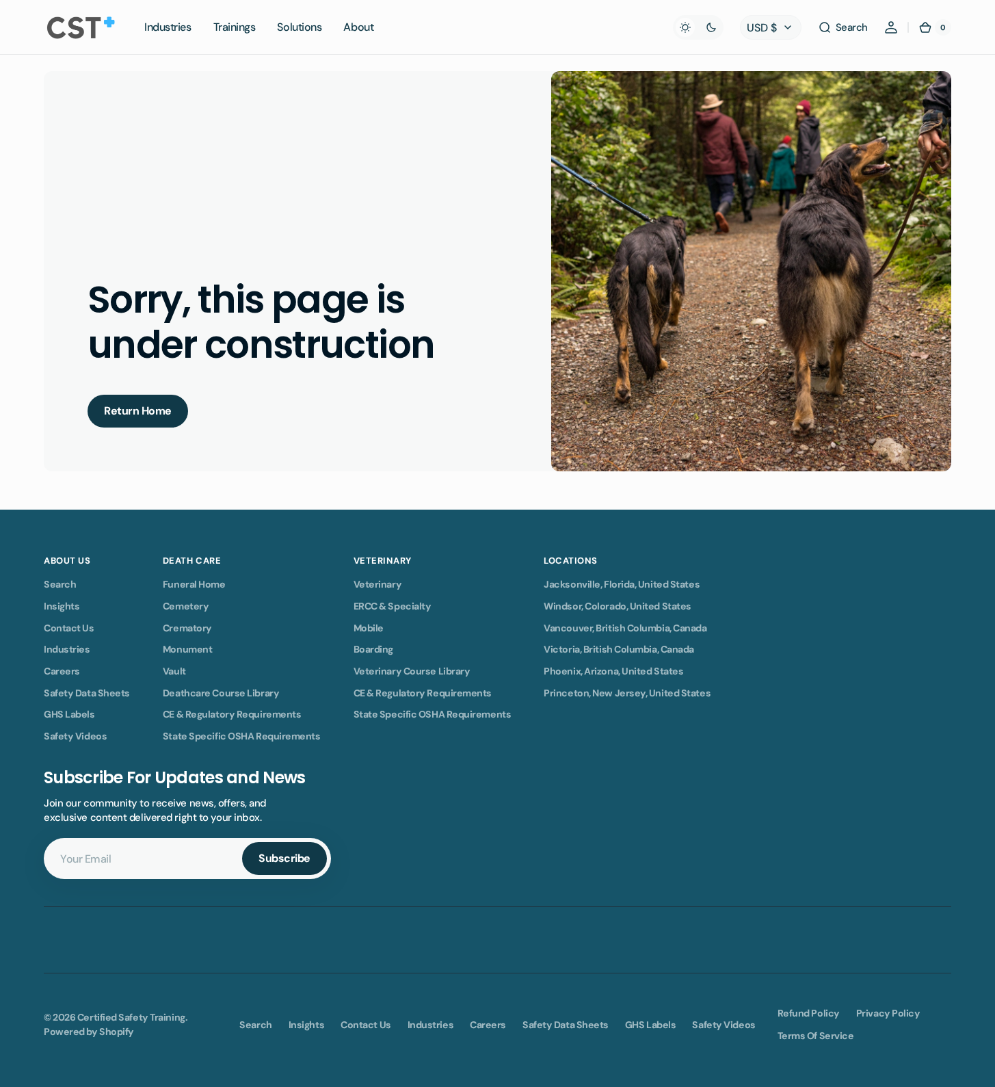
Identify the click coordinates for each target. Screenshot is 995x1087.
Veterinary (378, 584)
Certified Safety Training (131, 1017)
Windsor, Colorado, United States (617, 606)
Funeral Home (194, 584)
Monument (187, 649)
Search (60, 584)
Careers (62, 671)
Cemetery (186, 606)
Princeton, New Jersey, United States (627, 693)
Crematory (187, 628)
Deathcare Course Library (221, 693)
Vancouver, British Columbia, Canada (625, 628)
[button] (843, 27)
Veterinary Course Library (412, 671)
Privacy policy (888, 1013)
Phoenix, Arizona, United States (613, 671)
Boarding (373, 649)
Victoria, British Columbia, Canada (619, 649)
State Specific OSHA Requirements (242, 736)
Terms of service (816, 1036)
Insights (61, 606)
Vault (174, 671)
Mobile (369, 628)
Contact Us (69, 628)
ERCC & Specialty (393, 606)
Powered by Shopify (89, 1031)
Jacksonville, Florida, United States (622, 584)
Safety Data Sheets (87, 693)
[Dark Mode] (698, 27)
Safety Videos (75, 736)
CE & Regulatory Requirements (232, 714)
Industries (67, 649)
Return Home (138, 411)
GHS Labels (69, 714)
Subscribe (284, 858)
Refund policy (809, 1013)
